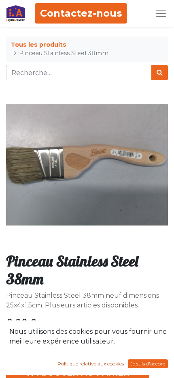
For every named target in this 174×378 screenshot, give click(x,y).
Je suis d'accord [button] (148, 364)
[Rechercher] (159, 72)
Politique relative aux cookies (90, 364)
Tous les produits (38, 44)
